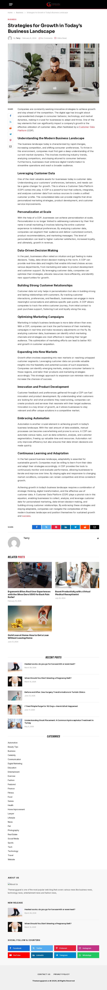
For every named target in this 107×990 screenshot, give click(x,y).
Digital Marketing (15, 763)
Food (10, 797)
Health (10, 805)
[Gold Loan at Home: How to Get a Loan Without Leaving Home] (30, 619)
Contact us (44, 974)
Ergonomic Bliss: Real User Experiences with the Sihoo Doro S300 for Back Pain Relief (29, 594)
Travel (10, 855)
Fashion (11, 780)
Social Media (13, 838)
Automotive (12, 743)
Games (11, 801)
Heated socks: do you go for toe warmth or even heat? (50, 664)
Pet (9, 826)
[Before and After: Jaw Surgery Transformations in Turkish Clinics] (15, 695)
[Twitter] (10, 122)
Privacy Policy (62, 974)
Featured (12, 784)
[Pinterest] (10, 140)
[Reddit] (10, 128)
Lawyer (11, 813)
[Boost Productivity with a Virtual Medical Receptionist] (77, 575)
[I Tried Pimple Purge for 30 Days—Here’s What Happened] (15, 710)
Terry (18, 38)
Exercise (11, 776)
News (10, 822)
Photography (13, 830)
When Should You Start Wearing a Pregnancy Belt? (48, 678)
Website (11, 859)
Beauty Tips (13, 747)
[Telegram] (10, 134)
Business (12, 19)
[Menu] (11, 4)
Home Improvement (16, 809)
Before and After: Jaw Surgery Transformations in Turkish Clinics (55, 692)
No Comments (47, 38)
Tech (10, 847)
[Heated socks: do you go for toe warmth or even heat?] (15, 667)
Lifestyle (11, 818)
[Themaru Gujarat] (53, 4)
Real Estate (12, 834)
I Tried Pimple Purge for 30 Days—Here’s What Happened (51, 706)
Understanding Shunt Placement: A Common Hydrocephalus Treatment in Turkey (59, 721)
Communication (14, 759)
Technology (13, 851)
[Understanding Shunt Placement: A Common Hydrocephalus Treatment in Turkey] (15, 724)
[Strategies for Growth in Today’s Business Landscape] (53, 73)
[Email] (10, 146)
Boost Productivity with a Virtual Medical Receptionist (72, 593)
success (26, 516)
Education (12, 768)
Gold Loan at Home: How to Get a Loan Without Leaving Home (28, 636)
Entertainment (13, 772)
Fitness (11, 793)
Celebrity (12, 755)
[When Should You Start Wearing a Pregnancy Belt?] (15, 681)
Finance (11, 788)
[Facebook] (10, 115)
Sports (10, 843)
